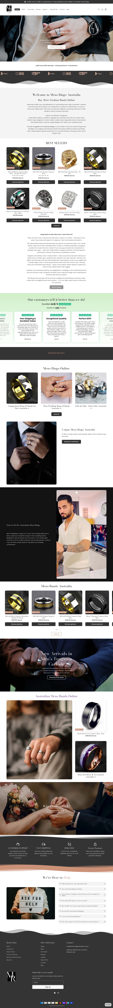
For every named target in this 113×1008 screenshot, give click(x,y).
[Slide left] (53, 629)
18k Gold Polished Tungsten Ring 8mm (95, 172)
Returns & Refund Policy (14, 957)
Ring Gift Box (44, 960)
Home (42, 946)
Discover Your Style (56, 677)
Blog (42, 965)
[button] (24, 9)
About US (9, 960)
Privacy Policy (11, 952)
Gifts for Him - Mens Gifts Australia (90, 406)
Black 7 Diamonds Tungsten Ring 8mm (95, 213)
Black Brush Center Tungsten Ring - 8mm (90, 733)
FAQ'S (8, 946)
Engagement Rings (24, 533)
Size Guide (44, 952)
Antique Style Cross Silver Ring (69, 212)
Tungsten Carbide (60, 661)
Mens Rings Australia (58, 1005)
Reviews (43, 954)
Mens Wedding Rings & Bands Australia (56, 407)
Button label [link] (56, 287)
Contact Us (10, 949)
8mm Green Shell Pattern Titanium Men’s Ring (18, 212)
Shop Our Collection (71, 442)
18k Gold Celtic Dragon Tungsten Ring (43, 172)
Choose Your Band (56, 47)
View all (56, 226)
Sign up (48, 987)
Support (43, 957)
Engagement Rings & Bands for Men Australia (22, 407)
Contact (43, 962)
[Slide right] (60, 629)
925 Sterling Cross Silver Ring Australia (43, 213)
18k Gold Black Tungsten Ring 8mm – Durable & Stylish (18, 172)
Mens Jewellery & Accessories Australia (91, 776)
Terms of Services (12, 954)
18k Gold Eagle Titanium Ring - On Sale (69, 172)
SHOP (42, 949)
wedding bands (12, 540)
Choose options (18, 182)
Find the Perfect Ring (56, 811)
